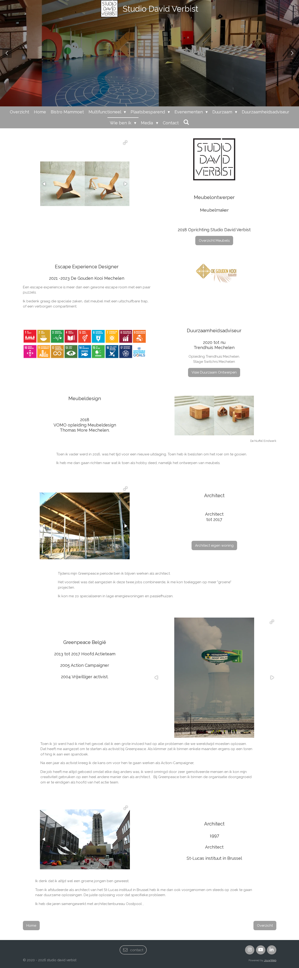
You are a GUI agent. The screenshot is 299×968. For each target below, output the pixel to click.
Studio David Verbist (160, 9)
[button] (125, 142)
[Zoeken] (186, 122)
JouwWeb (270, 960)
